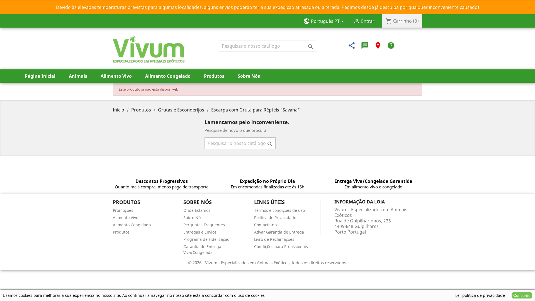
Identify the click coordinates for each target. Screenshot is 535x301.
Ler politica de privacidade (480, 295)
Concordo (522, 295)
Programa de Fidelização (206, 239)
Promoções (123, 210)
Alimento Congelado (168, 76)
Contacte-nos (266, 224)
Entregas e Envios (200, 232)
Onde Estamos (196, 210)
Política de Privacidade (275, 217)
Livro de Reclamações (274, 239)
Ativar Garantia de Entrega (279, 232)
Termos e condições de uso (279, 210)
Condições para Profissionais (281, 246)
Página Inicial (40, 76)
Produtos (214, 76)
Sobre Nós (249, 76)
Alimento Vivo (116, 76)
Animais (78, 76)
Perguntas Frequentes (204, 224)
